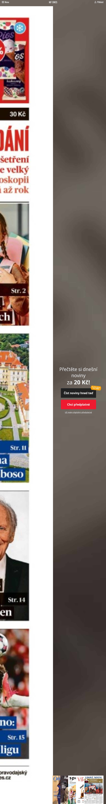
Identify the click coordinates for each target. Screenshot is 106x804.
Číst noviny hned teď (78, 393)
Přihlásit (100, 2)
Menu (7, 2)
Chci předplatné (78, 404)
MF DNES (53, 2)
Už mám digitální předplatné (78, 412)
